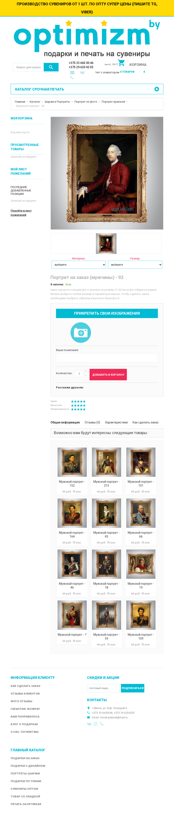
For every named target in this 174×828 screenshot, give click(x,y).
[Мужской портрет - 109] (141, 615)
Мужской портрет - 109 (141, 636)
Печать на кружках (26, 804)
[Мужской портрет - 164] (72, 513)
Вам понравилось (25, 716)
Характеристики (116, 422)
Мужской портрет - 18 (106, 585)
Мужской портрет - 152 (72, 483)
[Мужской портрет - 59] (106, 615)
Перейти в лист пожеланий (21, 213)
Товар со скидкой (25, 796)
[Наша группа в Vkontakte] (89, 724)
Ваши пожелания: (67, 350)
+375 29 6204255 (124, 712)
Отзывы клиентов (25, 693)
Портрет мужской (113, 101)
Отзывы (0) (92, 422)
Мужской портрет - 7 (72, 634)
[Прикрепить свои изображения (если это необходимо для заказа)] (80, 333)
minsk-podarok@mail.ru (114, 717)
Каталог (35, 101)
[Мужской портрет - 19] (141, 564)
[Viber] (102, 724)
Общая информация (65, 422)
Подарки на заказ (25, 758)
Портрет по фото (85, 101)
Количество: (64, 373)
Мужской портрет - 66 (141, 534)
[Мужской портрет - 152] (72, 462)
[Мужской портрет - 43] (106, 513)
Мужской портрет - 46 (72, 585)
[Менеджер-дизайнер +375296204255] (72, 78)
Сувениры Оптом (24, 788)
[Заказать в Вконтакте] (82, 72)
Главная (20, 101)
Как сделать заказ (146, 422)
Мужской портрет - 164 (72, 534)
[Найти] (51, 67)
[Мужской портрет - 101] (141, 462)
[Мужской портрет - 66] (141, 513)
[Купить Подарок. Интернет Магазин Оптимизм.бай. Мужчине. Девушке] (87, 39)
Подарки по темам (26, 781)
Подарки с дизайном (28, 765)
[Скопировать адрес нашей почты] (72, 72)
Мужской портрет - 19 (141, 585)
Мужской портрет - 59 (106, 636)
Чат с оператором (107, 72)
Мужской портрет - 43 (106, 534)
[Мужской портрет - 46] (72, 564)
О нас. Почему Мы (25, 731)
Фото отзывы (21, 701)
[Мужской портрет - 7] (72, 615)
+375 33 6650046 (102, 712)
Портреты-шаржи (25, 773)
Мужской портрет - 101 (141, 483)
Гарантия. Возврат (25, 709)
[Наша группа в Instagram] (96, 724)
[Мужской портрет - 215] (106, 462)
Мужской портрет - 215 (106, 483)
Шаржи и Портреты (57, 101)
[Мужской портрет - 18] (106, 564)
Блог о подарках (24, 724)
